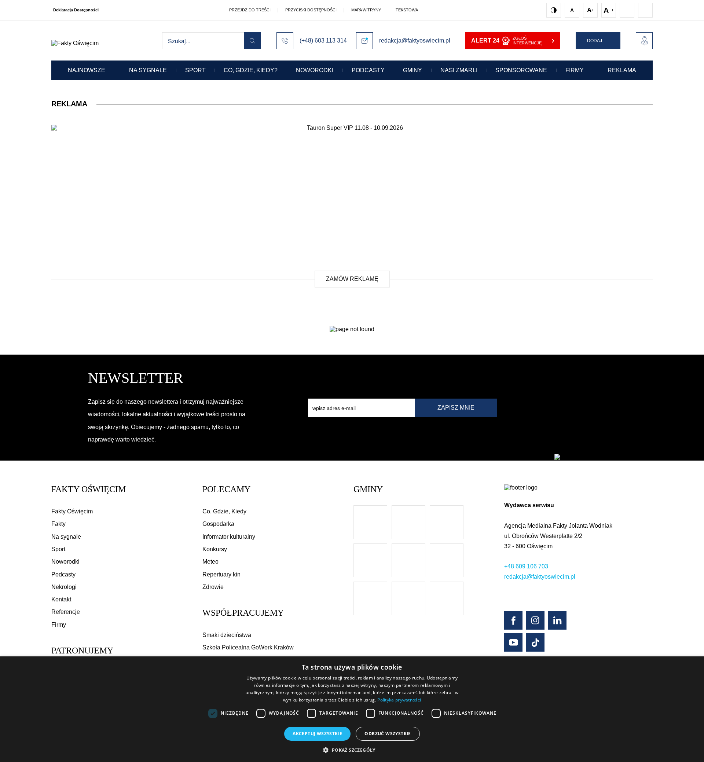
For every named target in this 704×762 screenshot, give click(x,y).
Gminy (412, 70)
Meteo (210, 561)
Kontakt (61, 599)
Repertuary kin (221, 574)
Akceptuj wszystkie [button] (317, 733)
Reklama (622, 70)
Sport (195, 70)
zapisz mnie (455, 407)
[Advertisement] (352, 204)
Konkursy (214, 549)
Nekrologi (64, 587)
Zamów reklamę (352, 279)
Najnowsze (86, 70)
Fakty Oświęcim (72, 511)
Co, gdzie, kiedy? (251, 70)
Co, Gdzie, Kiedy (224, 511)
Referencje (65, 612)
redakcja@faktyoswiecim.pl (539, 577)
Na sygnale (148, 70)
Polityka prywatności (399, 700)
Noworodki (314, 70)
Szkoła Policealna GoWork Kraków (248, 647)
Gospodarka (218, 524)
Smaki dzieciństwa (226, 635)
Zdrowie (213, 587)
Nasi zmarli (458, 70)
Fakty (58, 524)
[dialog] (352, 709)
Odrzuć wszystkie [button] (387, 733)
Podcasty (368, 70)
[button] (352, 749)
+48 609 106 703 (526, 566)
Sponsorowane (521, 70)
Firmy (574, 70)
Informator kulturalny (228, 537)
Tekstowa (407, 10)
